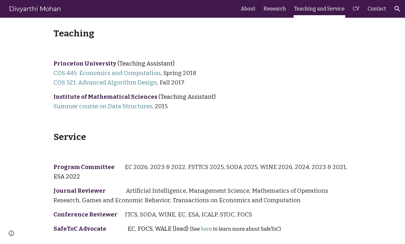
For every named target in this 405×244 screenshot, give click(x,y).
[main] (202, 33)
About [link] (248, 9)
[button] (397, 8)
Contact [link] (377, 9)
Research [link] (275, 9)
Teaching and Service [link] (319, 9)
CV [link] (356, 9)
